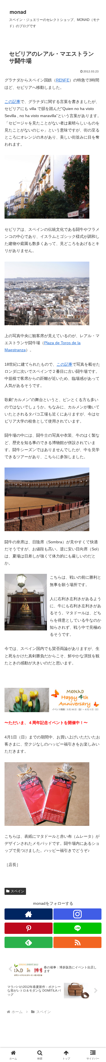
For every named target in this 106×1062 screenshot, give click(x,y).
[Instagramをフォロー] (77, 914)
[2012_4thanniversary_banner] (53, 700)
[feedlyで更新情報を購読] (29, 942)
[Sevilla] (47, 186)
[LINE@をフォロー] (77, 928)
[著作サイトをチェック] (29, 914)
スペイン (17, 891)
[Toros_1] (47, 293)
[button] (95, 791)
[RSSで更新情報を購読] (77, 942)
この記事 (12, 101)
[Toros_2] (47, 499)
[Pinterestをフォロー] (29, 928)
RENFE (62, 80)
